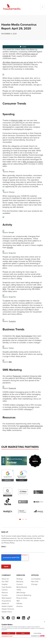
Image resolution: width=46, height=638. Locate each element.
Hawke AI (5, 603)
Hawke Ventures (8, 609)
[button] (20, 519)
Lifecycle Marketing (23, 595)
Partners (5, 592)
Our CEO (5, 581)
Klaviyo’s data (16, 120)
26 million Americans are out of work (18, 62)
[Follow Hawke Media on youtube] (18, 617)
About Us (5, 579)
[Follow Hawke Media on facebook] (8, 617)
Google (10, 247)
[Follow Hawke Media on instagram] (13, 617)
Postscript (17, 376)
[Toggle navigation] (42, 7)
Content (19, 584)
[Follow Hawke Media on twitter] (3, 617)
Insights (4, 584)
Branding (19, 581)
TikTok (18, 590)
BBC (10, 362)
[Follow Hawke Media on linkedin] (23, 617)
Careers (4, 590)
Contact (5, 595)
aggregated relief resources (31, 425)
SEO (18, 601)
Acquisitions (6, 601)
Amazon (19, 606)
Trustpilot (12, 321)
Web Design (20, 592)
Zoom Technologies (24, 336)
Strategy (19, 579)
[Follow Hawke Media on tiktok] (28, 617)
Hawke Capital (7, 606)
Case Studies (6, 587)
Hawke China (7, 611)
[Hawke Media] (12, 7)
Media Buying (21, 587)
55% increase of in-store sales (23, 162)
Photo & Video (21, 598)
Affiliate (19, 603)
